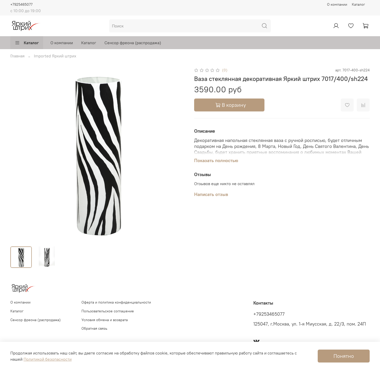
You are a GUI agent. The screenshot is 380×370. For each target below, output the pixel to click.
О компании (337, 4)
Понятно (343, 356)
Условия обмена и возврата (104, 320)
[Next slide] (177, 154)
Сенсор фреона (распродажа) (132, 42)
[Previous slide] (18, 154)
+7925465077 (21, 4)
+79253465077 (269, 314)
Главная (17, 55)
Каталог (358, 4)
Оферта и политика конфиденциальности (116, 302)
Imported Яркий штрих (55, 55)
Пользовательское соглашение (107, 311)
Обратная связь (94, 328)
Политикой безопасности (48, 359)
